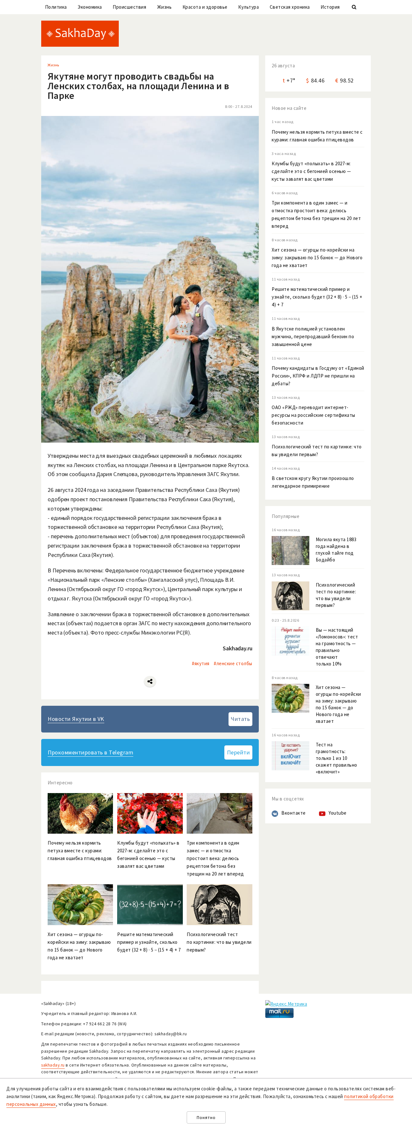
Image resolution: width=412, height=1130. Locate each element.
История (330, 7)
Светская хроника (290, 7)
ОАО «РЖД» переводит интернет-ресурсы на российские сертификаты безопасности (313, 415)
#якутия (201, 663)
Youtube (338, 813)
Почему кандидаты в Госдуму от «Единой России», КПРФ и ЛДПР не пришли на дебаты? (318, 376)
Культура (248, 7)
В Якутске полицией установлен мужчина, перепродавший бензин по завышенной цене (313, 336)
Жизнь (164, 7)
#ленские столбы (233, 663)
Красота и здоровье (205, 7)
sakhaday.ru (53, 1065)
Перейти (238, 752)
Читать (240, 719)
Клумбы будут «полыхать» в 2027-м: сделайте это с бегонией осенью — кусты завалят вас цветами (311, 171)
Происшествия (129, 7)
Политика (56, 7)
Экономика (90, 7)
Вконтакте (293, 813)
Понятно (206, 1117)
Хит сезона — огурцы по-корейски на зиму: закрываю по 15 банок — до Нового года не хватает (317, 257)
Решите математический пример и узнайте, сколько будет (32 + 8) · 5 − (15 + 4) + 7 (317, 297)
